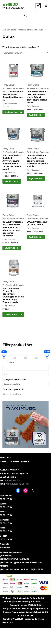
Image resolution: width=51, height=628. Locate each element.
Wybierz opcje (35, 115)
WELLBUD (6, 457)
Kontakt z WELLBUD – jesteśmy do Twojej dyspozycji (23, 621)
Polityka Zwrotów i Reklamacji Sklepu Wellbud (25, 608)
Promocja (10, 362)
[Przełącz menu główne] (46, 5)
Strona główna (9, 30)
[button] (25, 15)
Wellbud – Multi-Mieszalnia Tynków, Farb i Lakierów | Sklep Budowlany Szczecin (23, 600)
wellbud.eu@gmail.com (17, 484)
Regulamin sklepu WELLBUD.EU (25, 605)
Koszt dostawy (25, 615)
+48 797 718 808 (12, 480)
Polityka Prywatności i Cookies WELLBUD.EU (25, 612)
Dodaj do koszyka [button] (13, 112)
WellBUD (10, 4)
